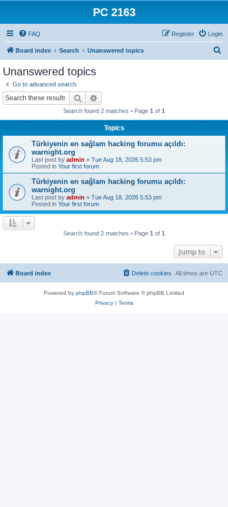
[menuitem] (29, 33)
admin (75, 159)
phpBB (85, 293)
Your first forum (78, 166)
